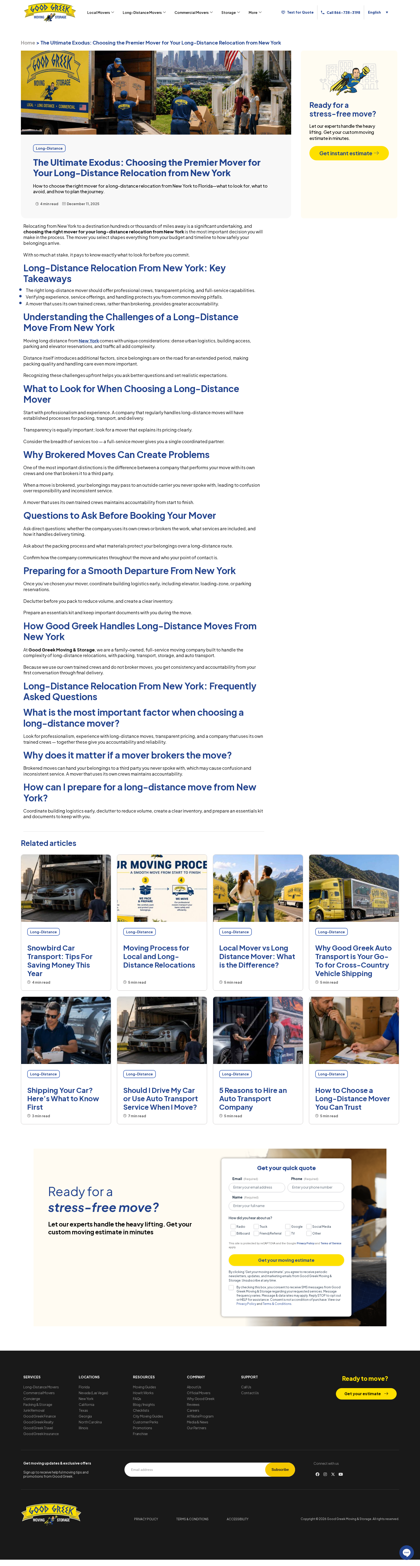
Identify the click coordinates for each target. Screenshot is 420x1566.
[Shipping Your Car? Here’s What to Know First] (66, 1030)
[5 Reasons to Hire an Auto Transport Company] (258, 1030)
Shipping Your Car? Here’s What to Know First (63, 1098)
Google (297, 1226)
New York (89, 340)
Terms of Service (331, 1243)
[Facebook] (317, 1474)
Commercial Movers (192, 12)
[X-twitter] (333, 1474)
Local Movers (98, 12)
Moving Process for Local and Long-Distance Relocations (159, 956)
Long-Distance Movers (142, 12)
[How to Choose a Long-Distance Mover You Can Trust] (354, 1030)
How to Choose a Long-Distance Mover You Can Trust (352, 1098)
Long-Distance (43, 932)
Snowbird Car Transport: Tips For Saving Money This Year (60, 960)
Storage (228, 12)
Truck (263, 1226)
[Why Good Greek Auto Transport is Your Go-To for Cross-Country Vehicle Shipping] (354, 888)
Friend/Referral (270, 1233)
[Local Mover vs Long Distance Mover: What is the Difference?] (258, 888)
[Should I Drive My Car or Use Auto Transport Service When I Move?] (162, 1030)
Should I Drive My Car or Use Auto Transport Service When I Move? (160, 1098)
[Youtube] (341, 1474)
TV (293, 1233)
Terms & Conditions (277, 1304)
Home (28, 42)
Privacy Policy (305, 1243)
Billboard (243, 1233)
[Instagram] (325, 1474)
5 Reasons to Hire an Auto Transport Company (253, 1098)
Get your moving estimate (286, 1260)
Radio (240, 1226)
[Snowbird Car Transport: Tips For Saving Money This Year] (66, 888)
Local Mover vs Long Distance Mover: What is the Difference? (257, 956)
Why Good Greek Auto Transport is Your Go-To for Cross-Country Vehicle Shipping (353, 960)
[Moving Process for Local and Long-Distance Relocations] (162, 888)
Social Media (321, 1226)
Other (316, 1233)
